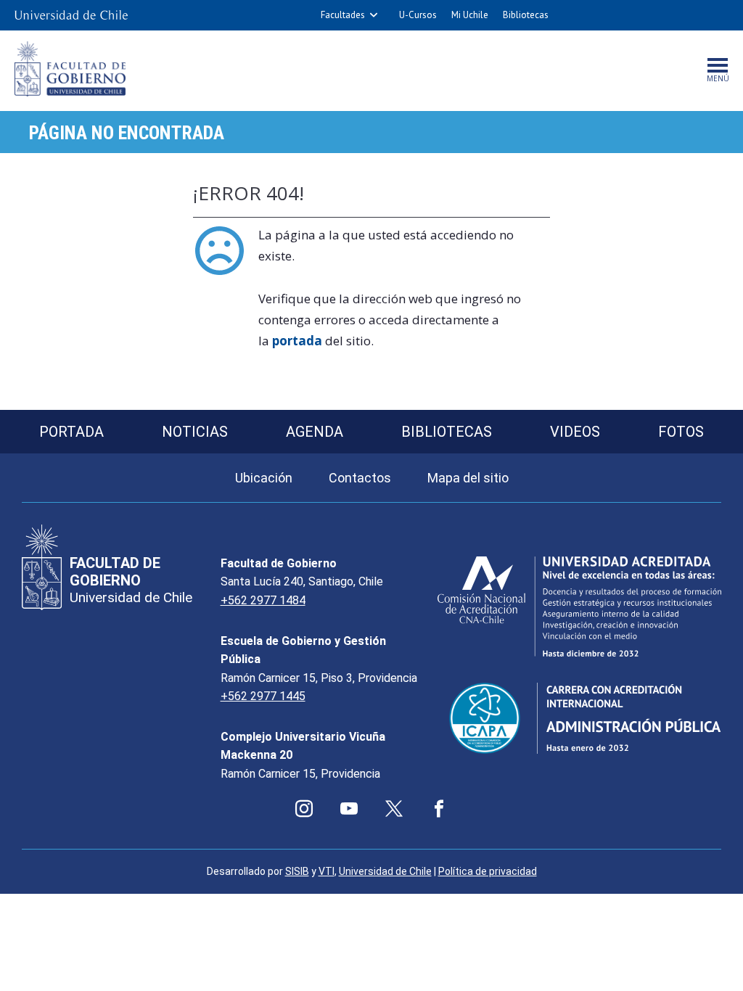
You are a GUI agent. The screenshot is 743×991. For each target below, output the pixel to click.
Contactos (360, 477)
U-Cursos (418, 15)
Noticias (195, 431)
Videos (575, 431)
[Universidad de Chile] (71, 15)
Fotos (681, 431)
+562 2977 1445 (263, 696)
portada (297, 340)
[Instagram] (304, 809)
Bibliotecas (526, 15)
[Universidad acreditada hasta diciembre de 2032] (579, 606)
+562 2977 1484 (263, 600)
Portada (71, 431)
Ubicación (263, 477)
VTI (326, 871)
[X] (394, 809)
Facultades (343, 15)
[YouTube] (349, 809)
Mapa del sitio (468, 477)
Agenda (314, 431)
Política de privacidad (487, 871)
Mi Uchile (469, 15)
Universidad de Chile (385, 871)
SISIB (297, 871)
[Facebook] (439, 809)
